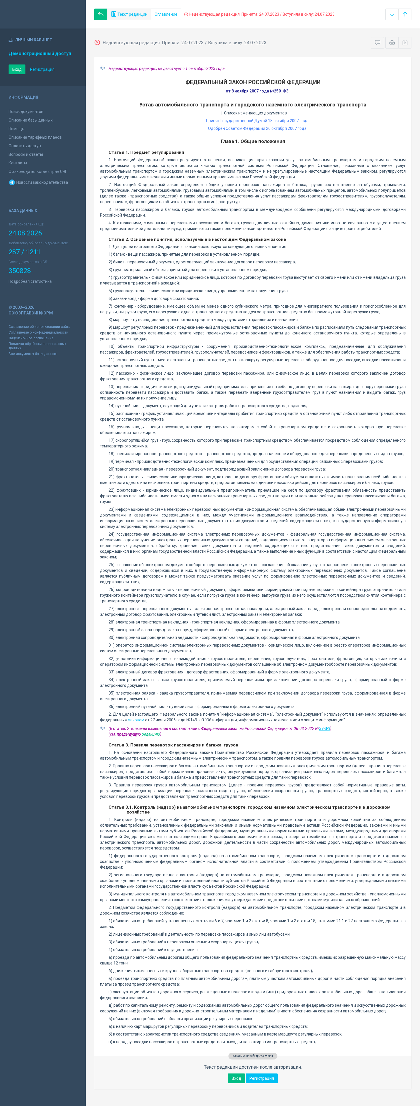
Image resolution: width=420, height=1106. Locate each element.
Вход (17, 69)
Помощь (16, 128)
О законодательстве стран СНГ (38, 171)
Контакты (18, 163)
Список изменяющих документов (255, 113)
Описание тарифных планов (35, 137)
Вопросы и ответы (26, 154)
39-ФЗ (324, 728)
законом (136, 720)
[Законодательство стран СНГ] (43, 14)
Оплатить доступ (25, 146)
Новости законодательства (41, 182)
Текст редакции (132, 14)
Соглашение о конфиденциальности (38, 332)
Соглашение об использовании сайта (39, 327)
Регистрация (42, 69)
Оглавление (166, 14)
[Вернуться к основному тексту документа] (100, 14)
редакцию (151, 734)
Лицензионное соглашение (31, 338)
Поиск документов (26, 111)
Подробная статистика (30, 281)
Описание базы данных (31, 120)
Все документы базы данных (33, 354)
